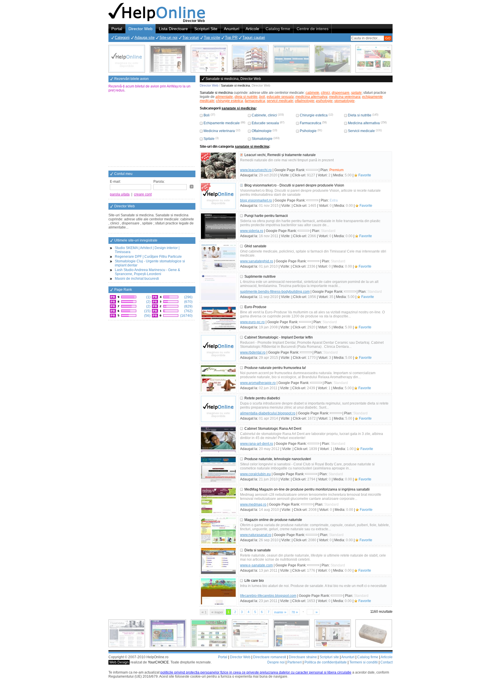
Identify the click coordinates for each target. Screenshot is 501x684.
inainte (280, 612)
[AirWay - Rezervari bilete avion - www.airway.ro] (291, 59)
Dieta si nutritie (359, 115)
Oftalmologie (262, 131)
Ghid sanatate (255, 246)
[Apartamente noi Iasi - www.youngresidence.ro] (250, 59)
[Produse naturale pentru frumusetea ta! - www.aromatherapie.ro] (218, 378)
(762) (188, 311)
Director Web (140, 28)
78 (294, 612)
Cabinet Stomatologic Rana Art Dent (272, 429)
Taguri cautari (253, 37)
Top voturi (190, 37)
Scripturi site (329, 657)
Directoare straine (303, 657)
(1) (147, 297)
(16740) (186, 316)
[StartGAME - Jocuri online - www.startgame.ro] (168, 633)
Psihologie (308, 131)
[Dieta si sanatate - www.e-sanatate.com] (218, 561)
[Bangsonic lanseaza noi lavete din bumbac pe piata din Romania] (126, 59)
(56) (146, 316)
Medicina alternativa (364, 123)
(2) (147, 302)
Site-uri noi (168, 37)
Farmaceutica (310, 123)
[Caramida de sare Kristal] (373, 633)
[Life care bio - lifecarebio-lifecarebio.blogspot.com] (218, 591)
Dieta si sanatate (257, 550)
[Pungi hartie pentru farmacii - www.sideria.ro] (218, 226)
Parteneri (294, 662)
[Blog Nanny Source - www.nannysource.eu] (291, 633)
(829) (188, 306)
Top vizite (212, 37)
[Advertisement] (151, 130)
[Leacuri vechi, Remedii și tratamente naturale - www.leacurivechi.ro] (218, 165)
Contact (386, 662)
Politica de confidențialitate (325, 662)
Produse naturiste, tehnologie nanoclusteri (277, 459)
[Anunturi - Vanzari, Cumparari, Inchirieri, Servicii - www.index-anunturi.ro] (250, 633)
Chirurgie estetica (314, 115)
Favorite (364, 175)
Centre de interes (312, 28)
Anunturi (231, 28)
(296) (188, 297)
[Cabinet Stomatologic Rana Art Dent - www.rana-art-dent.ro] (218, 439)
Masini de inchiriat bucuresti (137, 279)
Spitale (209, 139)
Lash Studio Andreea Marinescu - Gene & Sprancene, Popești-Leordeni (147, 272)
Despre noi (276, 662)
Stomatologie (262, 139)
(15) (146, 311)
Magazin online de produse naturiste (273, 520)
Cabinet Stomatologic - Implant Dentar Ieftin (278, 337)
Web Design (119, 662)
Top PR (231, 37)
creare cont (143, 194)
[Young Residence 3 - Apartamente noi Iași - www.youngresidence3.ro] (332, 59)
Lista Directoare (173, 28)
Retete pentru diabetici (262, 398)
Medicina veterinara (219, 131)
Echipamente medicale (222, 123)
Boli (207, 115)
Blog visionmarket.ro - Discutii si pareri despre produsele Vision (294, 185)
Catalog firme (278, 28)
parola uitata (120, 194)
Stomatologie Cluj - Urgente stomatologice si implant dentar (150, 263)
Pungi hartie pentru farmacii (266, 216)
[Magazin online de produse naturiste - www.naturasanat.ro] (218, 530)
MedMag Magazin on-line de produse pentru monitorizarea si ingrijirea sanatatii (307, 489)
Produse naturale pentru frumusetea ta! (275, 368)
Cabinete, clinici (264, 115)
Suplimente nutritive (260, 277)
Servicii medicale (361, 131)
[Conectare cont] (192, 186)
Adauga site (145, 37)
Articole (252, 28)
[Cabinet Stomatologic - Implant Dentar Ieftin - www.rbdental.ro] (218, 348)
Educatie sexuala (265, 123)
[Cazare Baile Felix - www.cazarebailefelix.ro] (209, 633)
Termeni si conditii (363, 662)
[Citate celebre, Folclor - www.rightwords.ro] (168, 59)
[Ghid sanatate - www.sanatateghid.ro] (218, 257)
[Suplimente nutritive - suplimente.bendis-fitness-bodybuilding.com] (218, 287)
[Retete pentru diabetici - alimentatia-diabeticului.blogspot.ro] (218, 409)
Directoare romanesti (269, 657)
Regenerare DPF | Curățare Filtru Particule (148, 257)
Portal (116, 28)
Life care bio (254, 581)
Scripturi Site (205, 28)
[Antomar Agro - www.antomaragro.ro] (373, 59)
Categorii (122, 37)
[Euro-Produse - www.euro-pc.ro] (218, 317)
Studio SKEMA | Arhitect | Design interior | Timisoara (147, 250)
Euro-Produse (255, 307)
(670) (188, 302)
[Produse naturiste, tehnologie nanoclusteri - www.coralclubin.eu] (218, 470)
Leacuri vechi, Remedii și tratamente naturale (280, 155)
